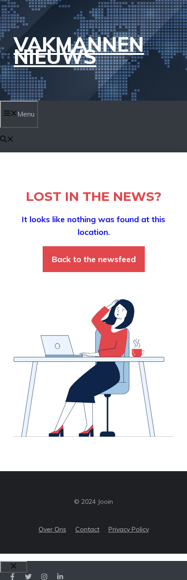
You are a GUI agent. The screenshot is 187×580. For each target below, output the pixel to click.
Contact (87, 529)
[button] (7, 140)
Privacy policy (128, 529)
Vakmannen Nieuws (79, 50)
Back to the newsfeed (94, 259)
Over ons (52, 529)
